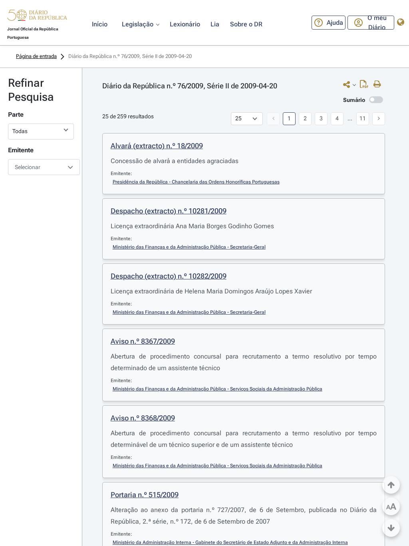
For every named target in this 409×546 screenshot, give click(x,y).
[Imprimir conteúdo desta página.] (379, 84)
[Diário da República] (37, 17)
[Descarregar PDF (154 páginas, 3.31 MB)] (366, 86)
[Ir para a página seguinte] (378, 118)
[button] (37, 16)
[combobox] (41, 167)
